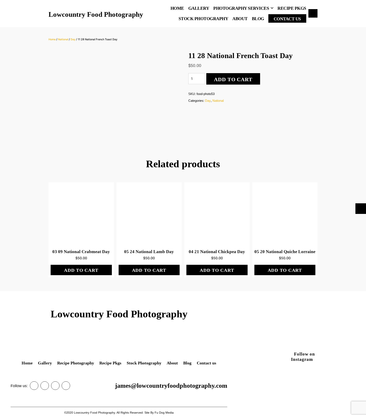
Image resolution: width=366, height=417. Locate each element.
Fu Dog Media (164, 412)
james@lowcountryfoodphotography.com (171, 385)
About (240, 18)
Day (73, 39)
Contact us (287, 18)
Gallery (198, 8)
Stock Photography (203, 18)
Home (177, 8)
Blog (258, 18)
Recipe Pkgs (291, 8)
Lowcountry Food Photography (96, 14)
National (63, 39)
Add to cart (233, 79)
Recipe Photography (75, 363)
